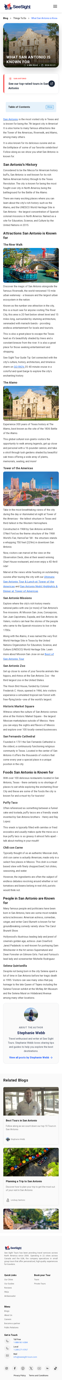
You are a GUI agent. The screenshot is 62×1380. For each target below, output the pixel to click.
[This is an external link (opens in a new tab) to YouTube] (39, 1368)
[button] (55, 6)
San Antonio (10, 119)
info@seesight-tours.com (25, 1357)
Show (49, 107)
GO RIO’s (19, 366)
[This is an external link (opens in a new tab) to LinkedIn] (47, 1368)
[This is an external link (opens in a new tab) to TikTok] (55, 1368)
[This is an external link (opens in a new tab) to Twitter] (31, 1368)
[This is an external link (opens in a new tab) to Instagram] (6, 1368)
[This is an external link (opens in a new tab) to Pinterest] (23, 1368)
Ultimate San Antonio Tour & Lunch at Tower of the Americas (29, 581)
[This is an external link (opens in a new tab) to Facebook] (14, 1368)
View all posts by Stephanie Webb (29, 1057)
